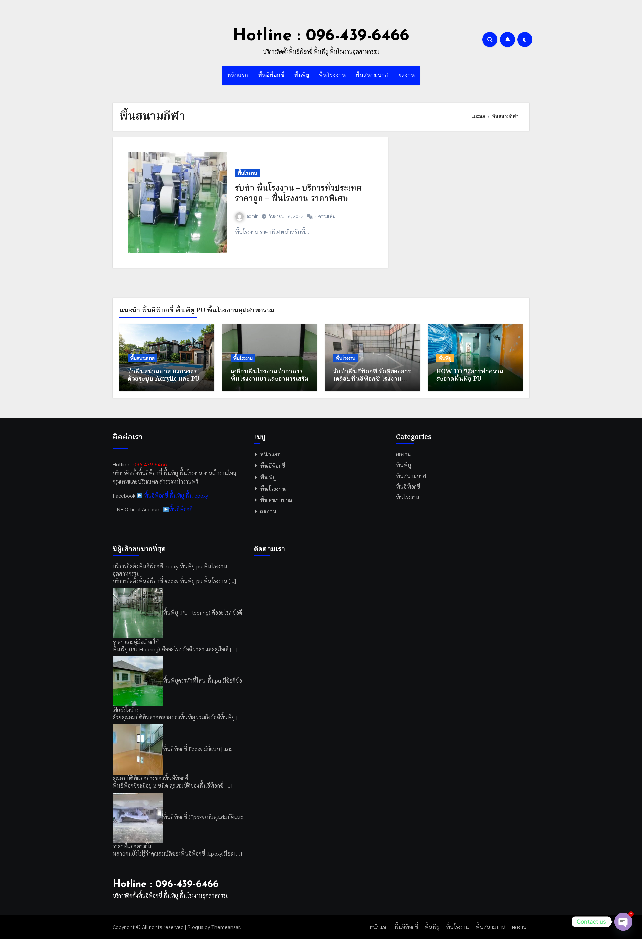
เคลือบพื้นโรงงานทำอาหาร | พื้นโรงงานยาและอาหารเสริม (270, 375)
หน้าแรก (237, 75)
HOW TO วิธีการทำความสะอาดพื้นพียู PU (469, 375)
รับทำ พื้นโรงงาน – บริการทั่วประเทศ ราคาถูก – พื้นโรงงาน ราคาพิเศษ (298, 194)
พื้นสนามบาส (372, 75)
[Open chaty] (623, 922)
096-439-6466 (150, 464)
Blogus (195, 926)
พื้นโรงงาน (332, 75)
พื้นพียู (301, 75)
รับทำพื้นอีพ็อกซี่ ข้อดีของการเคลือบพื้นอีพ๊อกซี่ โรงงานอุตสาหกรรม (372, 379)
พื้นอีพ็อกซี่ (271, 75)
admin (252, 216)
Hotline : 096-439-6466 (321, 36)
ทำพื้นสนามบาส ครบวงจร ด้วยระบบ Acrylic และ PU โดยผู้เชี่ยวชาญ (163, 379)
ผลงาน (406, 75)
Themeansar (225, 926)
